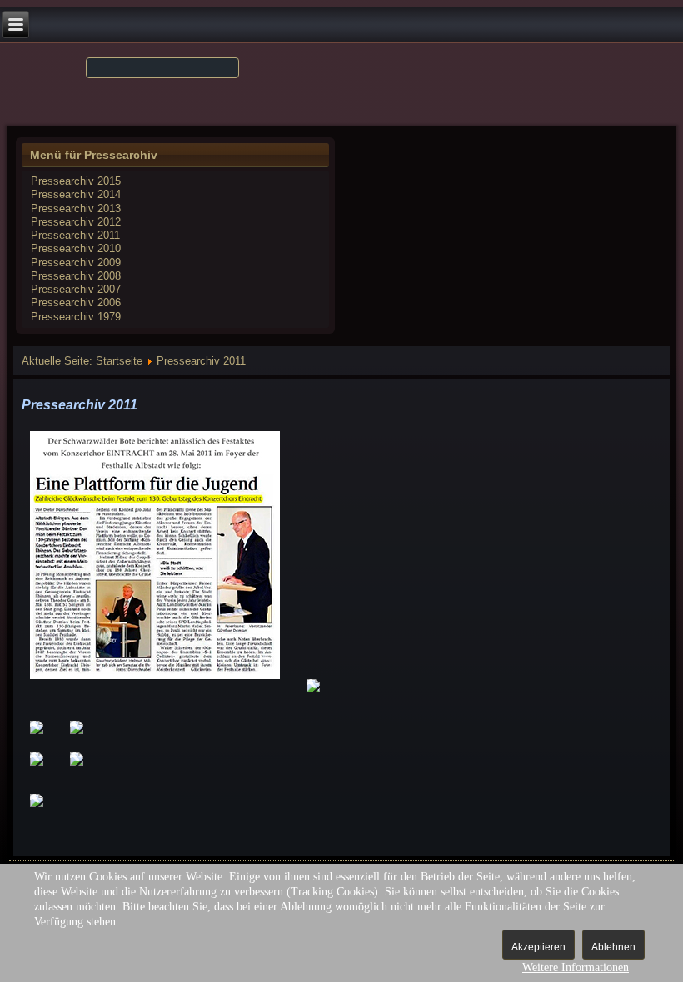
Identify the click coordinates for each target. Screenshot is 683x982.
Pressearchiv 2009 (76, 262)
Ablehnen (613, 947)
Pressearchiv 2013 (76, 208)
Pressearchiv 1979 (76, 316)
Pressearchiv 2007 (76, 289)
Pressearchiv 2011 (75, 235)
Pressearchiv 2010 (76, 248)
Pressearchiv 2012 (76, 222)
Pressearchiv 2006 (76, 302)
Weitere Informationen (575, 967)
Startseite (119, 361)
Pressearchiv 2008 (76, 276)
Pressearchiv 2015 (76, 181)
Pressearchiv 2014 (76, 194)
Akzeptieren (538, 947)
